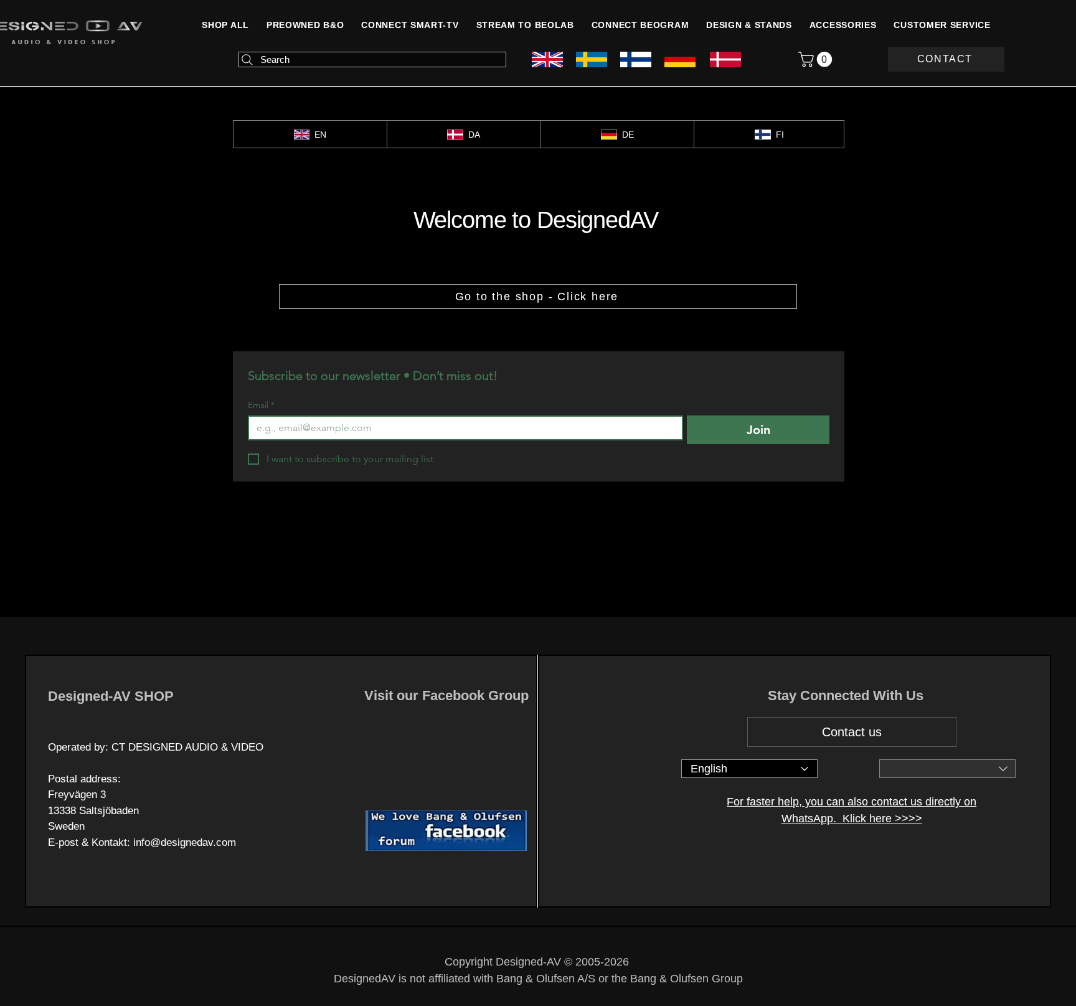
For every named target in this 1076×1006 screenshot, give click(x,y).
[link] (817, 59)
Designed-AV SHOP (111, 696)
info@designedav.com (184, 842)
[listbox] (947, 768)
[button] (843, 24)
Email (261, 405)
